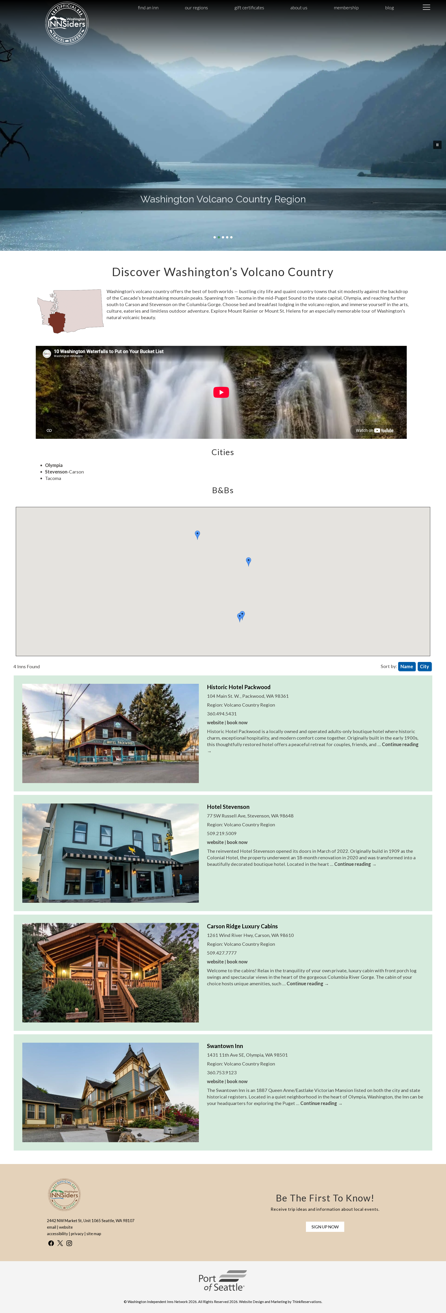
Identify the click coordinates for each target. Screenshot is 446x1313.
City (424, 666)
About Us (298, 7)
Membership (346, 7)
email (51, 1227)
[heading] (223, 272)
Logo (56, 7)
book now (237, 722)
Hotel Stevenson (228, 807)
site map (93, 1233)
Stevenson (56, 471)
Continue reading (355, 864)
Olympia (54, 465)
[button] (248, 562)
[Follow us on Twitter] (60, 1243)
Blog (389, 7)
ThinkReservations (306, 1302)
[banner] (223, 1284)
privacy (77, 1233)
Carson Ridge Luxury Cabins (242, 926)
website (215, 722)
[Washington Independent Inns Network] (67, 44)
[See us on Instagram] (69, 1243)
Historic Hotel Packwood (239, 687)
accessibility (57, 1233)
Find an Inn (148, 7)
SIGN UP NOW (325, 1226)
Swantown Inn (225, 1046)
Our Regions (196, 7)
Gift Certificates (249, 7)
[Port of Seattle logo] (223, 1290)
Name (406, 666)
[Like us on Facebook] (51, 1243)
